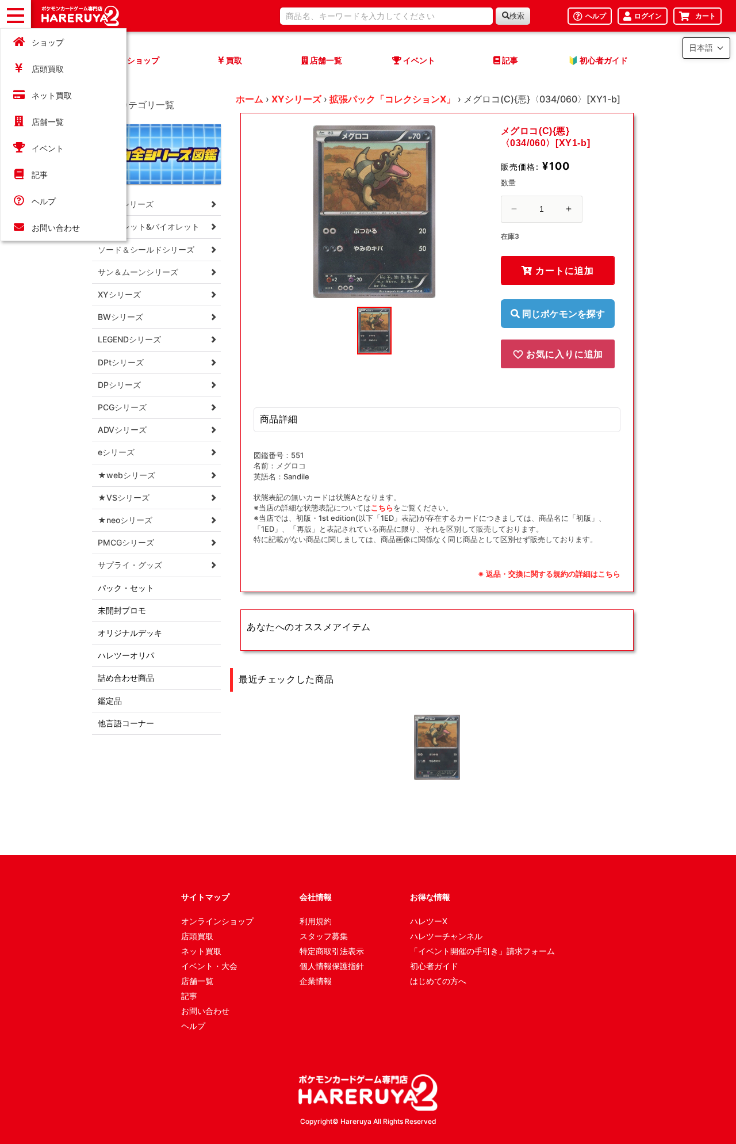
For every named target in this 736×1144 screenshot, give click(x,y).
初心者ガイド (434, 966)
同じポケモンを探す (562, 313)
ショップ (48, 42)
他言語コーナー (126, 723)
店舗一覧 (48, 122)
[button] (706, 48)
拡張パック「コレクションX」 (392, 99)
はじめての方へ (438, 981)
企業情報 (316, 981)
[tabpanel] (374, 211)
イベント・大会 (209, 966)
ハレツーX (428, 921)
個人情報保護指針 (332, 966)
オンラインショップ (217, 921)
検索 (516, 16)
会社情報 (316, 897)
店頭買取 (48, 69)
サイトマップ (205, 897)
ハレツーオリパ (126, 655)
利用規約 (316, 921)
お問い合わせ (56, 227)
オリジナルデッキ (130, 633)
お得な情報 (430, 897)
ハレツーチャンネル (446, 936)
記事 (40, 175)
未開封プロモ (122, 610)
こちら (382, 507)
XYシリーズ (296, 99)
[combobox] (386, 16)
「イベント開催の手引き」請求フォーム (482, 951)
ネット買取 (52, 95)
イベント (48, 148)
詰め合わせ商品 (126, 677)
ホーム (249, 99)
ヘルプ (44, 201)
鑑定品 (110, 701)
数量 (508, 182)
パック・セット (126, 588)
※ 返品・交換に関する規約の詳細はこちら (549, 573)
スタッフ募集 (324, 936)
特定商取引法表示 (332, 951)
